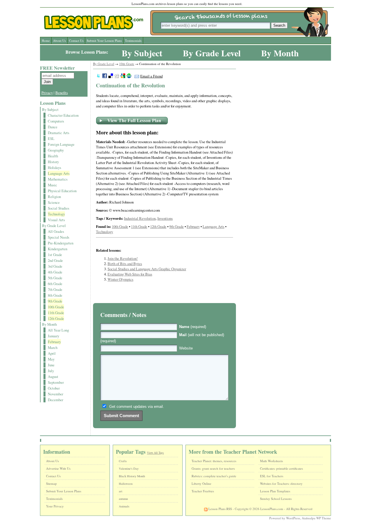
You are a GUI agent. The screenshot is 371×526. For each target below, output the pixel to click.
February (54, 341)
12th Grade (56, 318)
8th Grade (55, 295)
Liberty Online (201, 483)
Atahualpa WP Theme (316, 518)
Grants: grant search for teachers (213, 468)
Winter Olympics (120, 279)
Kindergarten (57, 248)
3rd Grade (55, 266)
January (53, 335)
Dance (52, 126)
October (54, 388)
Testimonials (133, 40)
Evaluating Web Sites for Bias (130, 274)
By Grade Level (212, 52)
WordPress (293, 518)
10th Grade (56, 306)
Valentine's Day (129, 468)
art (120, 491)
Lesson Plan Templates (275, 491)
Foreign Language (61, 144)
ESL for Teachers (271, 476)
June (51, 365)
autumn (123, 499)
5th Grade (55, 277)
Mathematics (58, 179)
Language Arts (59, 173)
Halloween (125, 484)
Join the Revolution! (123, 258)
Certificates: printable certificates (281, 468)
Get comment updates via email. (136, 406)
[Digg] (116, 76)
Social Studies (58, 208)
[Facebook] (104, 76)
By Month (280, 52)
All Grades (56, 231)
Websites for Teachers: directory (281, 483)
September (56, 382)
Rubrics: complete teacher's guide (214, 476)
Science (54, 202)
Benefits (61, 92)
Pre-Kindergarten (60, 243)
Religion (54, 196)
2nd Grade (55, 260)
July (51, 370)
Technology (56, 214)
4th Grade (55, 272)
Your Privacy (55, 506)
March (52, 347)
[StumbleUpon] (129, 76)
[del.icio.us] (110, 76)
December (55, 399)
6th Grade (55, 283)
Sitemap (51, 483)
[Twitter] (98, 76)
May (51, 359)
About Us (59, 40)
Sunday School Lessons (276, 498)
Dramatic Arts (58, 132)
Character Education (63, 115)
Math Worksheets (271, 461)
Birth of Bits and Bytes (125, 263)
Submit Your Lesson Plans (104, 40)
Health (53, 155)
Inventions (165, 218)
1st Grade (55, 254)
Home (46, 40)
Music (52, 185)
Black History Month (132, 476)
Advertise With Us (58, 468)
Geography (56, 150)
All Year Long (58, 330)
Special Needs (58, 237)
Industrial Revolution (140, 218)
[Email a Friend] (136, 76)
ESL (51, 138)
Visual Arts (56, 219)
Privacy (47, 92)
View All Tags (155, 453)
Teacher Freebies (203, 491)
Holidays (54, 167)
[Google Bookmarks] (123, 76)
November (55, 394)
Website (186, 348)
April (52, 353)
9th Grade (55, 301)
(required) (192, 327)
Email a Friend (151, 76)
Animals (124, 506)
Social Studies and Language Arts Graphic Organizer (147, 268)
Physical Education (62, 190)
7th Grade (55, 289)
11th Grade (56, 312)
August (53, 376)
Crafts (123, 461)
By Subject (142, 52)
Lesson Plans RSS (220, 509)
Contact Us (76, 40)
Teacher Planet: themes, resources (214, 461)
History (53, 161)
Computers (56, 121)
